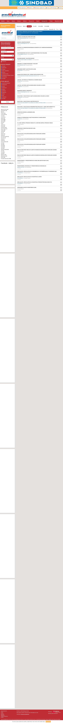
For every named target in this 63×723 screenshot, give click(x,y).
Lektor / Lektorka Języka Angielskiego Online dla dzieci (31, 85)
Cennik (2, 713)
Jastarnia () (3, 124)
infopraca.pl (4, 92)
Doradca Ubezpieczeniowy (23, 42)
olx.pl (3, 95)
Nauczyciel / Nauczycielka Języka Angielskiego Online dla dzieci (33, 96)
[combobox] (7, 38)
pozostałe (3, 78)
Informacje (54, 7)
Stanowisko (51, 29)
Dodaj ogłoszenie (22, 7)
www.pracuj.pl (4, 84)
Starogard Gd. (44, 21)
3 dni (29, 26)
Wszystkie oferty (58, 21)
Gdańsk (2, 21)
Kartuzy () (3, 126)
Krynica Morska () (4, 128)
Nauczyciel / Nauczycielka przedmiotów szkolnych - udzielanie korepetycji (36, 106)
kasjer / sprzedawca (5, 70)
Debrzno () (3, 118)
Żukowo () (3, 157)
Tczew (51, 21)
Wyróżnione (4, 61)
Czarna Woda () (4, 114)
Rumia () (3, 145)
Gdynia (13, 21)
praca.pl (3, 86)
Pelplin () (2, 139)
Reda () (2, 144)
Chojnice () (3, 113)
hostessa (3, 69)
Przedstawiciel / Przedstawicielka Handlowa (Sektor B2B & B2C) (33, 160)
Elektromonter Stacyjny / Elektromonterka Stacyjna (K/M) (32, 52)
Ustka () (2, 153)
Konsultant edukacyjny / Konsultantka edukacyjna (30, 74)
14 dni (40, 26)
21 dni (47, 26)
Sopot (8, 21)
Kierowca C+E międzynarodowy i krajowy (27, 63)
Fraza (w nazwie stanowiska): (6, 46)
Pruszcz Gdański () (4, 141)
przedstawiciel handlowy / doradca (8, 75)
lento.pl (3, 93)
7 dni (34, 26)
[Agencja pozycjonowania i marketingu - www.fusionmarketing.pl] (56, 711)
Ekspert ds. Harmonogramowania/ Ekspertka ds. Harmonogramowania (34, 47)
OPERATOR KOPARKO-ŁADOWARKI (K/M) (26, 112)
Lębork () (3, 131)
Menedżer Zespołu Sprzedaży (24, 90)
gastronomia (4, 67)
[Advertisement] (8, 220)
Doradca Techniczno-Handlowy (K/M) (26, 36)
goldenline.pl (4, 87)
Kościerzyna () (4, 127)
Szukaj (7, 101)
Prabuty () (3, 140)
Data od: (2, 53)
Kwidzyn (19, 21)
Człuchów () (3, 117)
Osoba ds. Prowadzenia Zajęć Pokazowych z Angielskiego (31, 117)
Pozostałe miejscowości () (6, 158)
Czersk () (2, 115)
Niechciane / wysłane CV (39, 7)
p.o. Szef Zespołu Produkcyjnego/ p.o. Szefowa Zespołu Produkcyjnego (35, 122)
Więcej (39, 33)
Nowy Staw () (3, 137)
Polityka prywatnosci (4, 716)
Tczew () (3, 152)
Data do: (2, 57)
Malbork (25, 21)
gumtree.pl (4, 90)
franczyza (3, 66)
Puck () (2, 143)
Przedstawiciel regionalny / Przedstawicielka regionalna (31, 165)
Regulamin (3, 715)
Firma (57, 29)
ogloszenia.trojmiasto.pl (6, 83)
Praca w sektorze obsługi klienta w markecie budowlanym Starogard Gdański (37, 149)
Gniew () (2, 122)
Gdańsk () (3, 119)
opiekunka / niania (5, 73)
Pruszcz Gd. (31, 21)
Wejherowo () (3, 154)
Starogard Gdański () (5, 149)
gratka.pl (3, 89)
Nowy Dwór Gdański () (5, 136)
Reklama (2, 714)
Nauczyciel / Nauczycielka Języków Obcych (28, 101)
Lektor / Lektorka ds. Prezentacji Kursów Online (29, 79)
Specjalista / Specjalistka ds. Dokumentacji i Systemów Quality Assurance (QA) (37, 171)
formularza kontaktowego (25, 714)
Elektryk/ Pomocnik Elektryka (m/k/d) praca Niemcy (30, 31)
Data (60, 29)
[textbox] (7, 38)
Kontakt (60, 7)
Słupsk (37, 21)
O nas (48, 7)
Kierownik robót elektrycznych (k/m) (26, 69)
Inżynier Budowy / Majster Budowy (25, 58)
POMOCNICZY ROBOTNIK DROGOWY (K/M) (26, 128)
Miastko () (3, 135)
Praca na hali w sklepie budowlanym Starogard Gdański (31, 133)
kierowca (3, 72)
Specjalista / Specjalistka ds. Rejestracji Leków (29, 176)
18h (24, 26)
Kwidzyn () (3, 130)
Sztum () (2, 150)
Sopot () (2, 148)
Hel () (2, 123)
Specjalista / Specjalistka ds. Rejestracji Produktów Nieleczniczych (34, 182)
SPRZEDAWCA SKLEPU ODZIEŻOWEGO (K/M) (26, 187)
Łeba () (2, 132)
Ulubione (30, 7)
